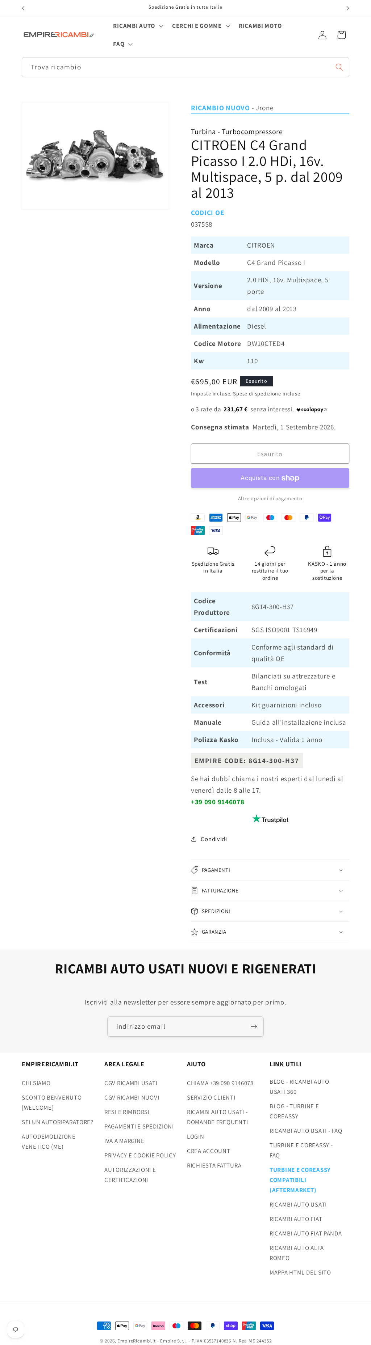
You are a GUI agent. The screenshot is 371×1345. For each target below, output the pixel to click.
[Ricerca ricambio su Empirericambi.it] (339, 67)
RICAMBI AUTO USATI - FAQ (306, 1131)
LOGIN (195, 1136)
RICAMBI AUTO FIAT (296, 1219)
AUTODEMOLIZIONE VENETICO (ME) (49, 1141)
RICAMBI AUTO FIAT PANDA (306, 1233)
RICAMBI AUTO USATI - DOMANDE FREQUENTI (217, 1117)
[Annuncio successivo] (348, 8)
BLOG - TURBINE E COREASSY (294, 1111)
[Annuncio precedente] (23, 8)
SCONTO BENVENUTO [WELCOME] (52, 1102)
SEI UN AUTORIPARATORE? (57, 1122)
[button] (137, 26)
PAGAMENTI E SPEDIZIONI (139, 1126)
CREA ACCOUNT (208, 1151)
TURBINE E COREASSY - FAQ (301, 1150)
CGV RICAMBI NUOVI (131, 1097)
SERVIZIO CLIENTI (211, 1097)
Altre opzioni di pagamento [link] (270, 498)
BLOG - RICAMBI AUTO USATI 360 (299, 1087)
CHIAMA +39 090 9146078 (220, 1083)
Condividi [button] (214, 839)
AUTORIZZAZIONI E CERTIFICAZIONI (130, 1175)
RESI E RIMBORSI (127, 1112)
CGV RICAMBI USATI (130, 1083)
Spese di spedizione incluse (266, 393)
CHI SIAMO (36, 1083)
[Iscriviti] (253, 1026)
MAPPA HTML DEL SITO (300, 1272)
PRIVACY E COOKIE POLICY (140, 1155)
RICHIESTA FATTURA (214, 1165)
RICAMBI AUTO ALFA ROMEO (297, 1253)
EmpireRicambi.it (136, 1341)
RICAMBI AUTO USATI (298, 1204)
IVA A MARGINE (124, 1141)
